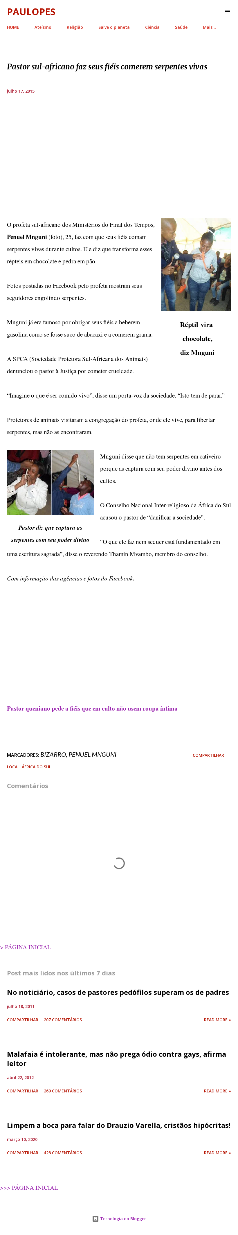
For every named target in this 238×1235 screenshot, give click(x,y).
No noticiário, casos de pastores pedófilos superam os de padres (118, 992)
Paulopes (31, 11)
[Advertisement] (119, 165)
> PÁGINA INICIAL (25, 947)
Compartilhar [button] (208, 755)
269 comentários (63, 1091)
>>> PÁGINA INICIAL (29, 1187)
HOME (13, 27)
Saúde (181, 27)
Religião (75, 27)
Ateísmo (43, 27)
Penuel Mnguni (92, 754)
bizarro (53, 754)
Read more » (217, 1019)
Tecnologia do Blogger (122, 1218)
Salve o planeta (114, 27)
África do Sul (36, 767)
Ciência (152, 27)
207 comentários (63, 1019)
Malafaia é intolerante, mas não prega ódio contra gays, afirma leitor (116, 1058)
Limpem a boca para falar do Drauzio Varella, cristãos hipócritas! (118, 1125)
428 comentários (63, 1152)
